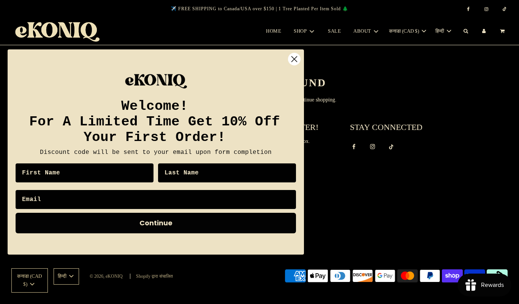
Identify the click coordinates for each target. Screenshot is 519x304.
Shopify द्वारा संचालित (154, 276)
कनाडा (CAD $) (404, 31)
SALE (334, 31)
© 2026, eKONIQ (106, 276)
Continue (155, 223)
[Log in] (484, 31)
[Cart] (503, 31)
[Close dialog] (294, 59)
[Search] (465, 31)
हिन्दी (440, 31)
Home (273, 31)
